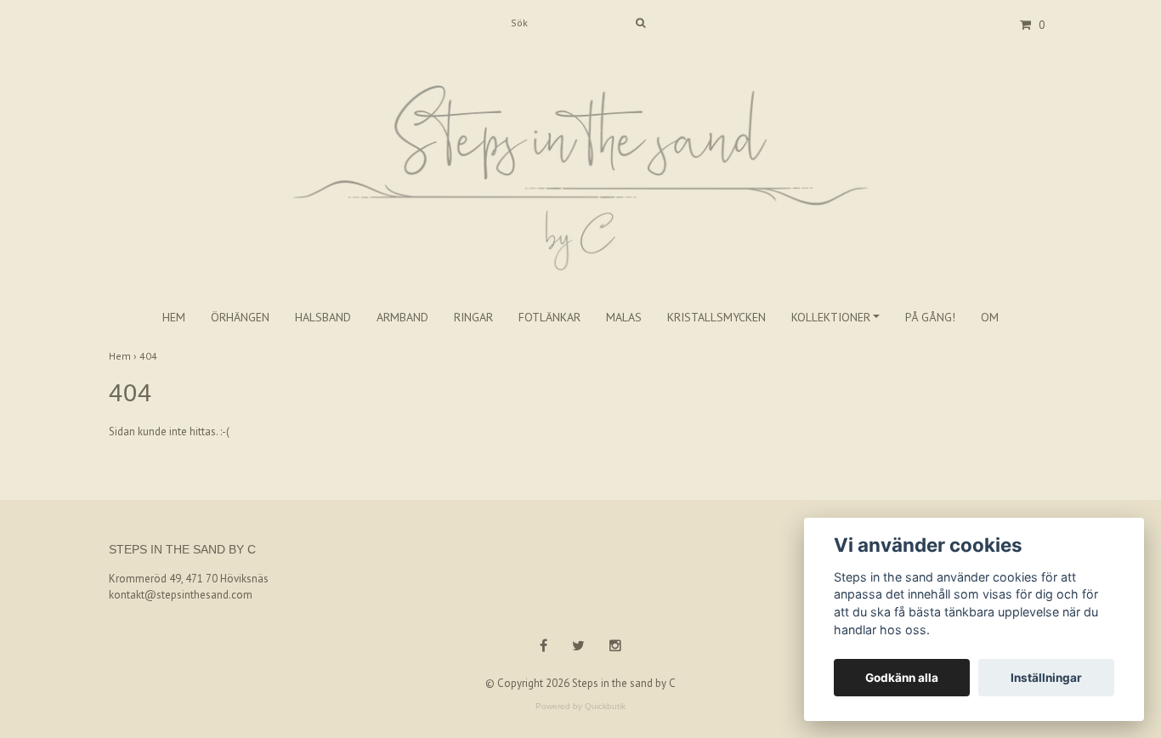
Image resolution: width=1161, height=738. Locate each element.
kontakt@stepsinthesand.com (180, 595)
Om (990, 317)
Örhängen (240, 317)
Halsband (323, 317)
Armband (402, 317)
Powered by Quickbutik (580, 706)
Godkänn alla (901, 677)
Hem (173, 317)
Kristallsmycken (716, 317)
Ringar (473, 317)
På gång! (930, 317)
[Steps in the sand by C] (580, 159)
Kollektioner (830, 317)
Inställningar (1046, 677)
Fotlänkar (549, 317)
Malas (624, 317)
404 (149, 355)
